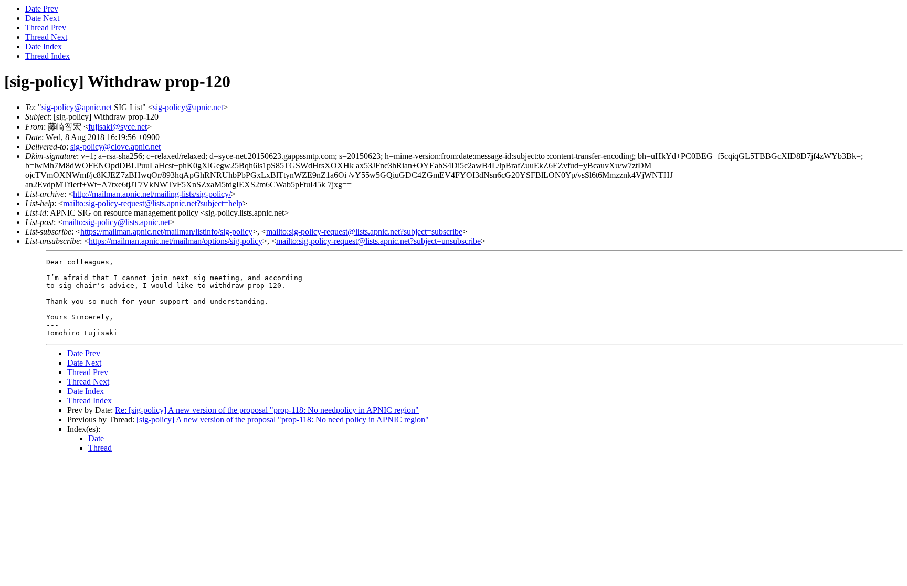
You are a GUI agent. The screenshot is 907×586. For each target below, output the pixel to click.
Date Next (42, 18)
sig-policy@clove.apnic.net (115, 146)
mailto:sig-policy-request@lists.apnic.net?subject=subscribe (364, 231)
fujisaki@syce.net (117, 126)
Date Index (43, 46)
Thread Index (47, 55)
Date (96, 438)
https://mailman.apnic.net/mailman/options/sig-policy (175, 241)
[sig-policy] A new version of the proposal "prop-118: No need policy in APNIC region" (282, 419)
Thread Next (46, 37)
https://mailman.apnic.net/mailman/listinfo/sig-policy (166, 231)
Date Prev (41, 8)
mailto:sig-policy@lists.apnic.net (116, 222)
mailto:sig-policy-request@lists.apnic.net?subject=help (152, 203)
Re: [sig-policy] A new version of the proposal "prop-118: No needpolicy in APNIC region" (267, 410)
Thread (100, 447)
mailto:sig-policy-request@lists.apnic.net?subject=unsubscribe (378, 241)
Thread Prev (45, 27)
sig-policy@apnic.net (76, 107)
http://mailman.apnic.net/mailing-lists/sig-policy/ (152, 193)
